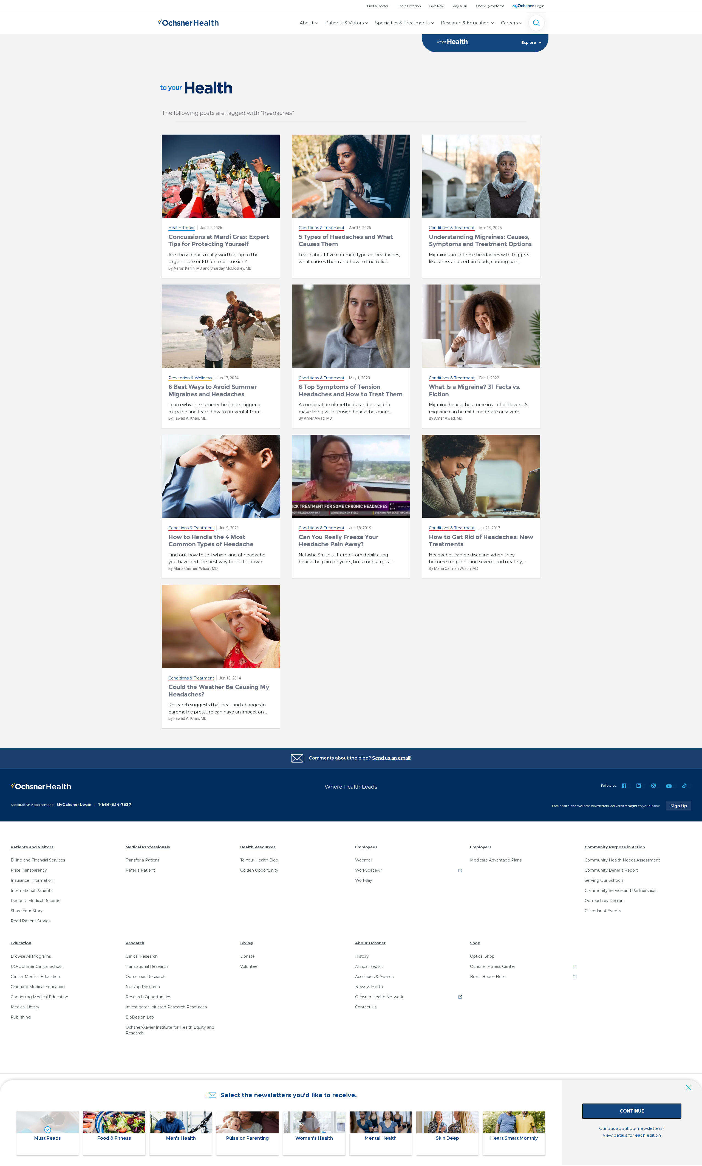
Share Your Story (27, 910)
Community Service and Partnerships (620, 890)
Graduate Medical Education (38, 986)
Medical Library (25, 1007)
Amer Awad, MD (318, 418)
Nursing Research (143, 986)
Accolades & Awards (374, 976)
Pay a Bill (460, 6)
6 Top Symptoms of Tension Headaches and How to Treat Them (351, 390)
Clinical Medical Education (35, 976)
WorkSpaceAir (368, 870)
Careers (509, 22)
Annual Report (369, 966)
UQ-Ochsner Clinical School (37, 966)
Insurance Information (32, 880)
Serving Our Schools (604, 880)
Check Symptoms (490, 6)
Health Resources (258, 847)
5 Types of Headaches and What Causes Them (346, 240)
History (362, 956)
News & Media (369, 986)
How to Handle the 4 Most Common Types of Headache (210, 540)
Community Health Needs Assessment (622, 860)
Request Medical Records (35, 900)
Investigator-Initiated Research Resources (166, 1007)
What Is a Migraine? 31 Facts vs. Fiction (474, 390)
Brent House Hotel (488, 976)
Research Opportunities (148, 996)
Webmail (363, 860)
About (307, 22)
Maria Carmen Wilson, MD (196, 568)
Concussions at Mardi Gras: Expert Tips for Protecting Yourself (218, 240)
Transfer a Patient (142, 860)
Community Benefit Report (611, 870)
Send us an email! (391, 757)
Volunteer (249, 966)
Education (21, 943)
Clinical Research (142, 956)
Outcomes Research (145, 976)
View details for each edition (632, 1135)
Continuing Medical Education (39, 996)
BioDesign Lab (140, 1017)
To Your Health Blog (259, 860)
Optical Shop (482, 956)
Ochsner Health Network (379, 996)
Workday (363, 880)
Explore (528, 43)
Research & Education (465, 22)
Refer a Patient (140, 870)
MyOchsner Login (74, 804)
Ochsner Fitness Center (492, 966)
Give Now (437, 6)
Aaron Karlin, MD (188, 268)
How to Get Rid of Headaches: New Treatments (481, 540)
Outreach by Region (604, 900)
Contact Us (366, 1007)
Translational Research (147, 966)
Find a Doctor (378, 6)
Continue (632, 1111)
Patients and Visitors (32, 847)
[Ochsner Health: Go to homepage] (188, 21)
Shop (475, 943)
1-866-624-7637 (114, 804)
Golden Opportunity (259, 870)
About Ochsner (370, 943)
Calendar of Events (603, 910)
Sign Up (680, 805)
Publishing (21, 1017)
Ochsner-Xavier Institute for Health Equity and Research (170, 1030)
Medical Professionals (148, 847)
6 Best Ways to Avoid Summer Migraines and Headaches (212, 390)
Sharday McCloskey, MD (230, 268)
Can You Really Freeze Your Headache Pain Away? (338, 540)
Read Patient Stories (30, 920)
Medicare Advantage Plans (496, 860)
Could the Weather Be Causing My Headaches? (218, 690)
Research (135, 943)
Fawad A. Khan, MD (190, 418)
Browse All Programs (31, 956)
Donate (247, 956)
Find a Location (409, 6)
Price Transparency (29, 870)
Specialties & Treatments (402, 22)
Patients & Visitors (344, 22)
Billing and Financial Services (38, 860)
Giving (246, 943)
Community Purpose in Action (615, 847)
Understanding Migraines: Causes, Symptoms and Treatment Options (480, 240)
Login (539, 6)
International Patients (31, 890)
